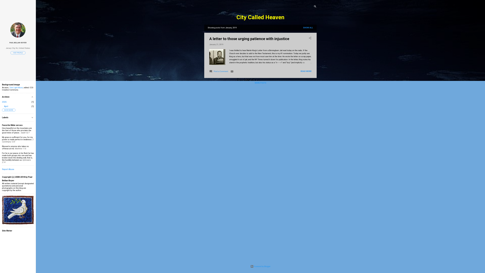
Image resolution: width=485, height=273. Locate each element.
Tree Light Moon (16, 87)
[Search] (315, 7)
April (6, 106)
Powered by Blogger (262, 266)
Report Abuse (8, 169)
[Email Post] (232, 72)
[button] (310, 38)
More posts (260, 83)
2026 (4, 102)
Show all (308, 28)
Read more (306, 71)
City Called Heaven (260, 17)
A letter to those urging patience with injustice (249, 39)
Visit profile (18, 53)
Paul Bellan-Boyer (18, 43)
